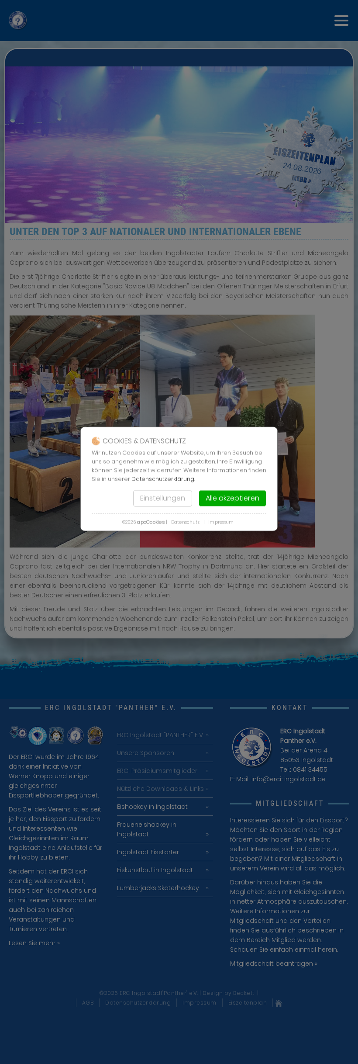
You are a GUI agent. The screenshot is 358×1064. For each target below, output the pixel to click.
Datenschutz (185, 522)
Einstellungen (162, 498)
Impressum (221, 522)
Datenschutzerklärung (162, 479)
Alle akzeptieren (232, 498)
